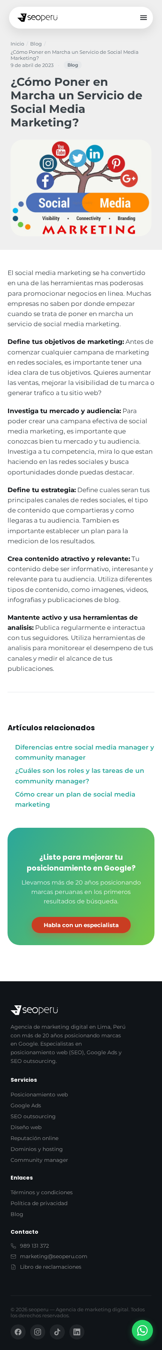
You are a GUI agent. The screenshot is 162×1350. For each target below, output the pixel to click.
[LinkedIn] (76, 1331)
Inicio (17, 44)
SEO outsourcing (33, 1116)
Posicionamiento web (39, 1095)
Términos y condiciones (42, 1192)
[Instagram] (37, 1331)
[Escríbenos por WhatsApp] (142, 1330)
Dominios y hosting (37, 1149)
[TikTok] (57, 1331)
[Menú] (143, 18)
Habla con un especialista (81, 925)
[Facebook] (18, 1331)
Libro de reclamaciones (50, 1267)
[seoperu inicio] (37, 18)
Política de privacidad (39, 1203)
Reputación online (34, 1138)
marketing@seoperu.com (53, 1256)
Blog (36, 44)
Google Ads (26, 1105)
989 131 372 (34, 1246)
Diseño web (26, 1127)
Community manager (39, 1160)
